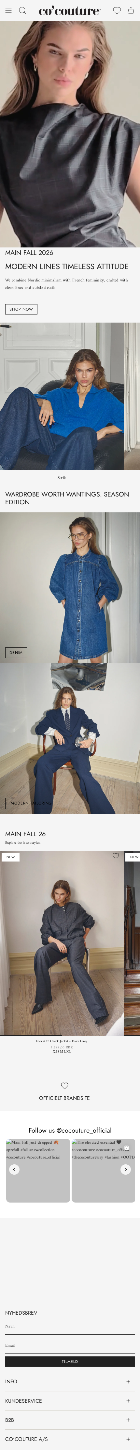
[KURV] (131, 10)
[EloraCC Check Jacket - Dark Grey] (62, 943)
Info (11, 1381)
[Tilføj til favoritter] (116, 855)
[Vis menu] (8, 10)
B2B (9, 1420)
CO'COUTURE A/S (26, 1439)
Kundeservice (23, 1401)
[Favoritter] (117, 10)
